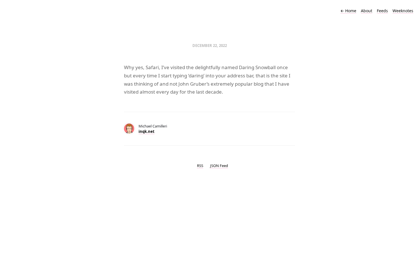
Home (348, 10)
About (366, 10)
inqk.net (146, 131)
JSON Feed (219, 165)
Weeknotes (402, 10)
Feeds (382, 10)
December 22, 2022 (209, 45)
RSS (200, 165)
